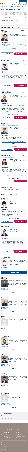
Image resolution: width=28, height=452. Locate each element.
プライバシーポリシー (20, 432)
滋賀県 (11, 201)
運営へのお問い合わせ (7, 437)
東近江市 (15, 229)
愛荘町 (2, 418)
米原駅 (3, 385)
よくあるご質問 (6, 436)
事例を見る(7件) (7, 175)
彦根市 (15, 201)
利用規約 (18, 430)
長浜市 (7, 267)
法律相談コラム (6, 432)
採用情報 (4, 446)
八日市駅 (4, 404)
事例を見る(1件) (7, 111)
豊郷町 (5, 418)
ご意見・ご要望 (19, 429)
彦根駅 (11, 203)
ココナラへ (3, 1)
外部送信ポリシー (19, 434)
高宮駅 (3, 289)
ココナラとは (5, 434)
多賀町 (11, 34)
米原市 (7, 384)
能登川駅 (12, 231)
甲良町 (8, 418)
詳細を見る (14, 292)
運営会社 (4, 444)
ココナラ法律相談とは (7, 429)
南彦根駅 (4, 308)
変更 (26, 17)
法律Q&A (4, 430)
